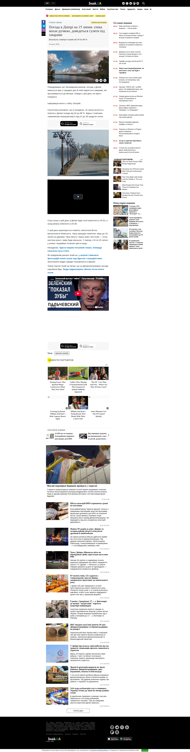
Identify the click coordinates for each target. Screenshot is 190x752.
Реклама (68, 734)
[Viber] (127, 3)
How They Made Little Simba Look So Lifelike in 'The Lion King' (132, 179)
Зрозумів (145, 750)
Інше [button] (146, 9)
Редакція (75, 734)
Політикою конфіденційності (99, 750)
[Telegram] (123, 3)
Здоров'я (131, 9)
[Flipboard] (134, 3)
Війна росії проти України (60, 16)
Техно (122, 9)
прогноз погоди (61, 353)
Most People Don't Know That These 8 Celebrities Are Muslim (132, 187)
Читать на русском (99, 22)
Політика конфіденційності (54, 734)
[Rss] (130, 3)
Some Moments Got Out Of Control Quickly (98, 413)
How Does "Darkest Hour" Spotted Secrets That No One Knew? (132, 195)
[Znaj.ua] (95, 3)
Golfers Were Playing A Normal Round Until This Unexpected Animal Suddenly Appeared (78, 387)
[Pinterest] (137, 3)
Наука (139, 9)
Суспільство (112, 9)
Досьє (57, 9)
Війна (102, 9)
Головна (49, 9)
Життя (95, 9)
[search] (143, 3)
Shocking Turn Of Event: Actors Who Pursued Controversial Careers (133, 171)
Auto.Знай (86, 9)
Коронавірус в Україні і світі (82, 16)
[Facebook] (44, 22)
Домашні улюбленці (71, 9)
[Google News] (127, 727)
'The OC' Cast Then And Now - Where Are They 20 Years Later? (98, 384)
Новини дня (100, 16)
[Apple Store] (113, 739)
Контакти (83, 734)
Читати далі (78, 711)
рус (53, 3)
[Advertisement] (78, 326)
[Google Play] (125, 739)
